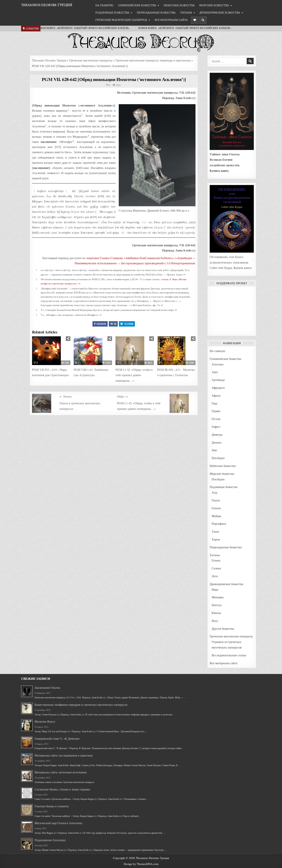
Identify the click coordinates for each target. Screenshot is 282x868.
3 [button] (45, 125)
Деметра (217, 434)
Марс (215, 589)
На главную (104, 5)
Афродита (218, 388)
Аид (214, 492)
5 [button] (73, 140)
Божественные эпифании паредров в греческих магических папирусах (81, 705)
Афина (216, 395)
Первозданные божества (156, 12)
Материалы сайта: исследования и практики (64, 755)
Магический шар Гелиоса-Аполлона (58, 823)
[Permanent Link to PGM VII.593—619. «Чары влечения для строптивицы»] (51, 350)
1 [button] (68, 109)
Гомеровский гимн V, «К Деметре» (57, 738)
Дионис (217, 442)
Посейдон (218, 458)
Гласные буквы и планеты (52, 806)
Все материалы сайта (171, 20)
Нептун (217, 605)
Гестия (216, 419)
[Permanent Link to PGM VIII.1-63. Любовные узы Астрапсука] (93, 350)
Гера (214, 403)
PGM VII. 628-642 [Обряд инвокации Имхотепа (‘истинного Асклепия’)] (114, 79)
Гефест (216, 427)
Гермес (216, 411)
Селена (216, 568)
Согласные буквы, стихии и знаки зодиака (62, 789)
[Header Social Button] (194, 20)
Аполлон (217, 364)
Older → (122, 396)
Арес (215, 372)
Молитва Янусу (45, 721)
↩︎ (184, 274)
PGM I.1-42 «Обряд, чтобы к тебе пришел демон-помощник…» (134, 375)
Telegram (128, 323)
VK (115, 323)
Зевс (214, 450)
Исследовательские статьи (229, 655)
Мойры (216, 516)
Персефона (219, 524)
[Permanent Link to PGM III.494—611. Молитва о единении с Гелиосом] (176, 350)
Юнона (216, 613)
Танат (215, 531)
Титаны (186, 12)
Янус (215, 621)
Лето (215, 576)
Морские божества (214, 5)
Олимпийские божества (137, 5)
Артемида (218, 380)
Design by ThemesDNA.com (141, 864)
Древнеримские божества (220, 12)
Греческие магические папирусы (121, 20)
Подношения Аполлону (50, 840)
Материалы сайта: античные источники (61, 772)
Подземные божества (112, 12)
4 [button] (88, 135)
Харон (216, 539)
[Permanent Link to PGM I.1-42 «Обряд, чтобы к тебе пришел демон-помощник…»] (134, 350)
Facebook (101, 323)
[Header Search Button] (203, 20)
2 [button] (81, 114)
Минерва (217, 597)
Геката (216, 500)
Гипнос (216, 508)
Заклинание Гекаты (47, 687)
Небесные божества (179, 5)
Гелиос (216, 560)
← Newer (65, 396)
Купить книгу (219, 170)
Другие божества (223, 628)
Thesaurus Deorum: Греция (46, 5)
